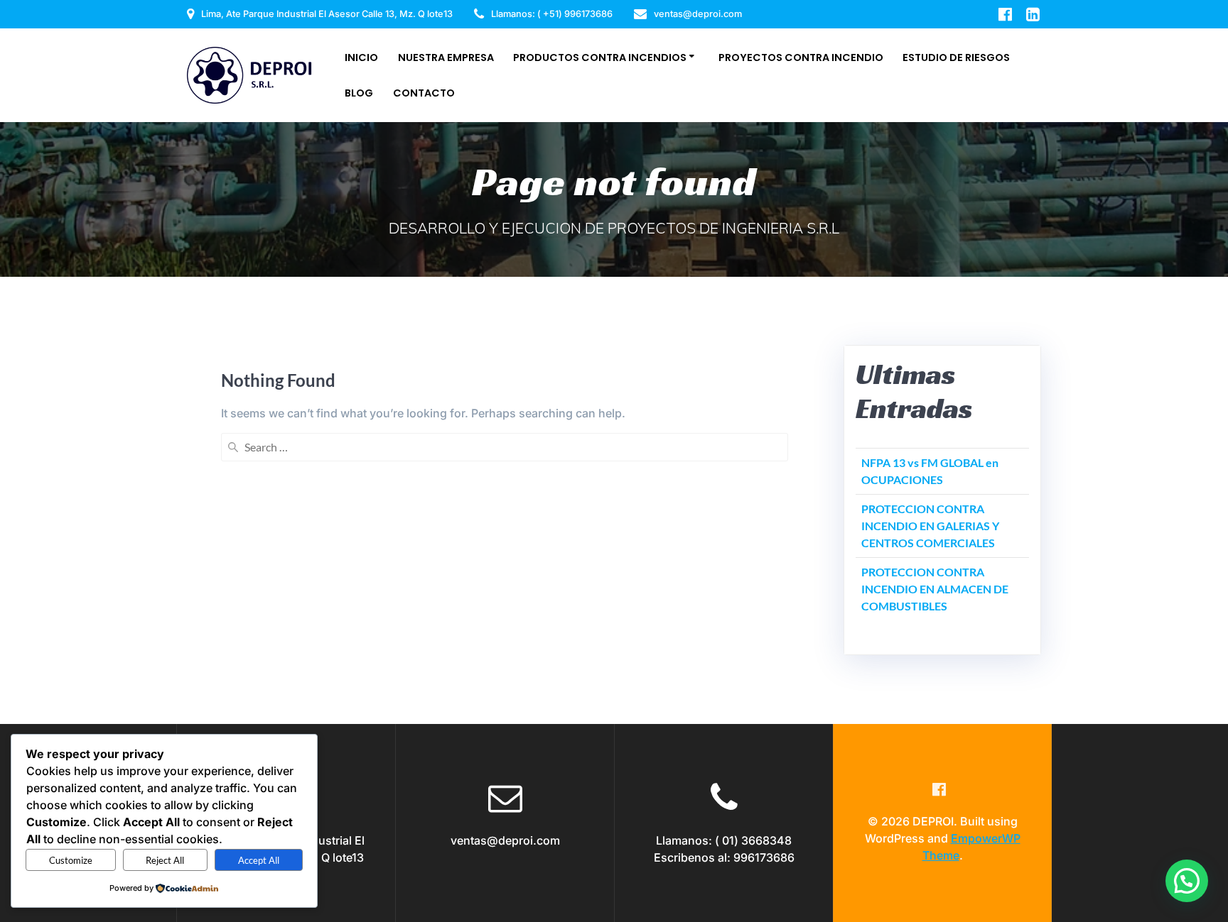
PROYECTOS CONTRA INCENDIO (800, 57)
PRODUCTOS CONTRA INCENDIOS (599, 57)
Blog (359, 93)
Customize (70, 860)
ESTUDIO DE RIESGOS (956, 57)
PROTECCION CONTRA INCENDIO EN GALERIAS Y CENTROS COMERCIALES (930, 525)
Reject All (165, 860)
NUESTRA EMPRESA (446, 57)
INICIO (361, 57)
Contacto (424, 93)
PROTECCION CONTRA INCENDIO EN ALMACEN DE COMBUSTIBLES (934, 589)
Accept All (258, 860)
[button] (1186, 881)
